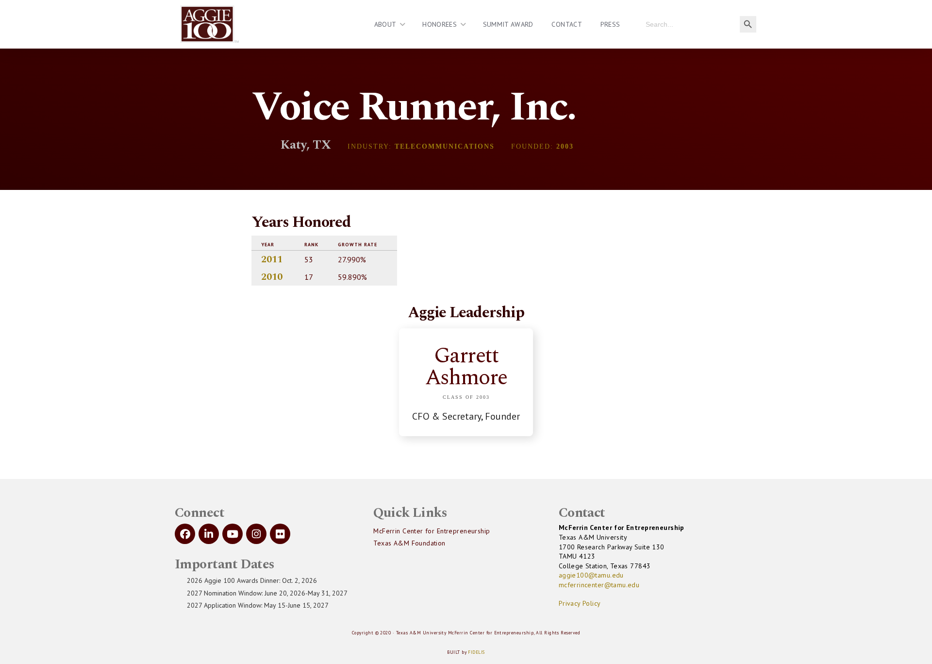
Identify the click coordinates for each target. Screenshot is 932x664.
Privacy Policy (580, 603)
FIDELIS (476, 652)
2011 (272, 259)
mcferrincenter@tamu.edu (599, 584)
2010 (272, 277)
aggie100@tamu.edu (591, 575)
